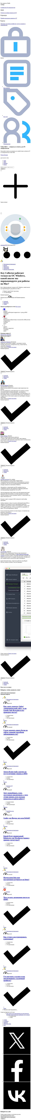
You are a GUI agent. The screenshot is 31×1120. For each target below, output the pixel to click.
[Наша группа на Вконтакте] (16, 1108)
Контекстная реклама (8, 269)
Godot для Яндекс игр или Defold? (16, 818)
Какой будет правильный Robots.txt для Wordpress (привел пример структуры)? (16, 838)
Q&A (4, 162)
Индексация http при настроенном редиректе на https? (16, 878)
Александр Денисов (5, 342)
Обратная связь (7, 1023)
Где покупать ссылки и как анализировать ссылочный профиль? (14, 978)
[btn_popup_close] (3, 1118)
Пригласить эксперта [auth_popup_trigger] (6, 334)
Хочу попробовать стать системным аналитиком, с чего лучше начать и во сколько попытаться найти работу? (15, 796)
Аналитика (6, 268)
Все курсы (18, 306)
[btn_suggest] (1, 170)
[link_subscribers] (16, 258)
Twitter (5, 304)
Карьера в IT (9, 786)
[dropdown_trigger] (1, 299)
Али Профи (3, 551)
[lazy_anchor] (16, 720)
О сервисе (5, 1021)
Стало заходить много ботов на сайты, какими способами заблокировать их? (15, 732)
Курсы (5, 164)
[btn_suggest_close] (3, 169)
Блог (4, 1025)
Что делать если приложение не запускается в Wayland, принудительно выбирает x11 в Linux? (18, 1014)
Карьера (5, 163)
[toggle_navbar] (1, 213)
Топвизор (8, 345)
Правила (5, 1022)
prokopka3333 (4, 245)
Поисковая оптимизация (9, 264)
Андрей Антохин (5, 479)
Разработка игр (10, 811)
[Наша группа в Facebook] (16, 1081)
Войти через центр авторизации (8, 692)
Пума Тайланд (4, 435)
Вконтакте (6, 302)
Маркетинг (6, 266)
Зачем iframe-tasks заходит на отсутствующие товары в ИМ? (15, 773)
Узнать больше (4, 155)
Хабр (4, 160)
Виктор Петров (4, 385)
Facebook (5, 301)
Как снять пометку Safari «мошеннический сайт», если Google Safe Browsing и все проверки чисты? (14, 709)
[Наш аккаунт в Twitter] (16, 1053)
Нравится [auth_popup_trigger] (3, 371)
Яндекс (5, 265)
